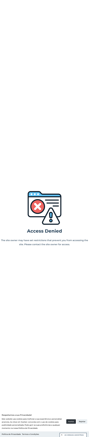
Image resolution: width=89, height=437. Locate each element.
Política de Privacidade (11, 434)
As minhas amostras (74, 435)
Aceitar (71, 421)
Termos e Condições (30, 434)
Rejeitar (82, 421)
